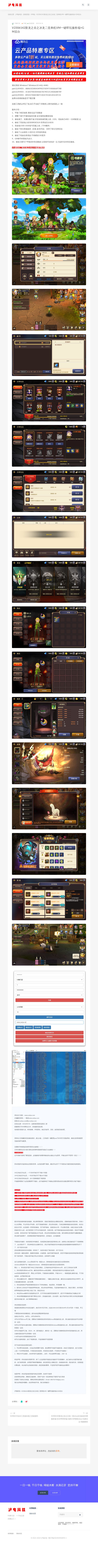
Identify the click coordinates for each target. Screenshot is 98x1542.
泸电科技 (19, 14)
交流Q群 (55, 1492)
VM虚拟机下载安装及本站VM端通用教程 (28, 147)
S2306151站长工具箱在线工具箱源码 (24, 1416)
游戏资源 (26, 14)
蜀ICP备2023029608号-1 (57, 1538)
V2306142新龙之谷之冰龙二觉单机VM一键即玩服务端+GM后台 (42, 1391)
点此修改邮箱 (18, 1152)
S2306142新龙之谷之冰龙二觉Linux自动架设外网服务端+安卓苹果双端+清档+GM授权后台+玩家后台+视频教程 (69, 1419)
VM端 (33, 14)
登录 (58, 1451)
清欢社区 (32, 1513)
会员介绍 (43, 1492)
